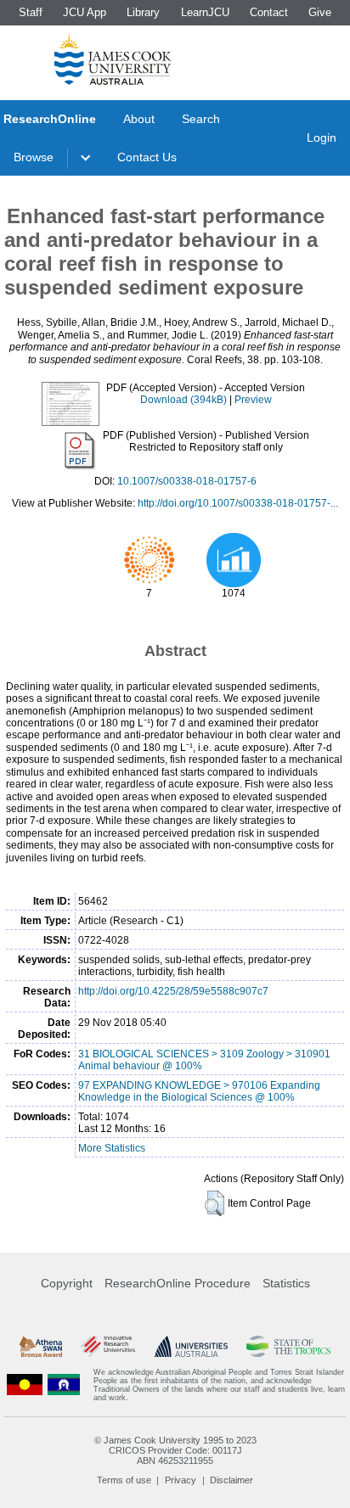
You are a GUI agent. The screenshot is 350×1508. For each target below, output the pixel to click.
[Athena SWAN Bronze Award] (41, 1347)
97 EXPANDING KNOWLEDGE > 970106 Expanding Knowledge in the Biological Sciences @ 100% (199, 1091)
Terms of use (124, 1480)
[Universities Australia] (191, 1347)
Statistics (286, 1283)
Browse (34, 157)
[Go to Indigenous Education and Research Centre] (24, 1385)
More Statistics (111, 1148)
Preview (253, 400)
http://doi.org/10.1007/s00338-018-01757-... (238, 503)
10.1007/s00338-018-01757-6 (187, 481)
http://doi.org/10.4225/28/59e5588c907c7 (173, 991)
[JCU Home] (113, 58)
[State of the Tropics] (288, 1347)
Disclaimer (231, 1480)
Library (143, 12)
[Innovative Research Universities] (108, 1347)
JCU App (84, 12)
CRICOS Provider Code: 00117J (175, 1450)
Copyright (67, 1283)
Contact (269, 12)
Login (321, 137)
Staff (30, 12)
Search (201, 119)
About (139, 119)
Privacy (180, 1480)
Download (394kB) (183, 400)
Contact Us (147, 157)
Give (319, 12)
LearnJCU (205, 12)
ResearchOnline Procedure (177, 1283)
